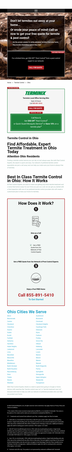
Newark (38, 363)
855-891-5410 (40, 295)
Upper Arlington (41, 377)
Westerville (39, 380)
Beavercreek (11, 318)
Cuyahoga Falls (41, 327)
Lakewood (10, 349)
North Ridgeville (41, 366)
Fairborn (39, 335)
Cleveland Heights (42, 324)
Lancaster (39, 349)
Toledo (9, 377)
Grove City (39, 341)
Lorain (38, 352)
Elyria (38, 332)
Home (9, 82)
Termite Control (19, 82)
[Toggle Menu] (36, 11)
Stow (9, 374)
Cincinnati (39, 321)
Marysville (10, 358)
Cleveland (10, 324)
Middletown (11, 363)
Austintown (40, 316)
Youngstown (40, 383)
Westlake (10, 383)
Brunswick (39, 318)
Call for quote (35, 67)
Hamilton (10, 344)
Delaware (39, 330)
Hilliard (38, 344)
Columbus (10, 327)
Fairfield (10, 338)
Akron (9, 316)
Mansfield (10, 355)
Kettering (39, 346)
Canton (9, 321)
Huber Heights (12, 346)
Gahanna (10, 341)
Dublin (9, 332)
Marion (38, 355)
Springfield (39, 372)
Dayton (9, 330)
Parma (38, 369)
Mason (38, 358)
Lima (9, 352)
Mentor (38, 360)
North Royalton (12, 369)
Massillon (10, 360)
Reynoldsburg (11, 372)
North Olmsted (12, 366)
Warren (9, 380)
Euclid (9, 335)
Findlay (38, 338)
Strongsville (40, 374)
